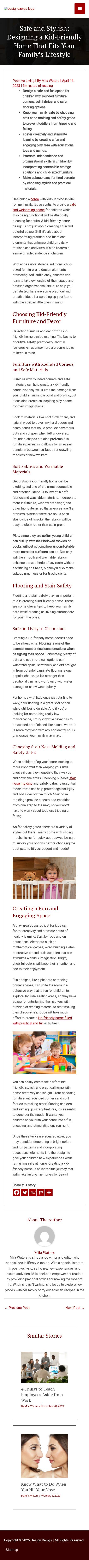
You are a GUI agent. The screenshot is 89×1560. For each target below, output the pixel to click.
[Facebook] (16, 1192)
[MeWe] (32, 1192)
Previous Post (17, 1308)
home (35, 199)
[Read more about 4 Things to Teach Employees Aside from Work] (44, 1367)
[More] (49, 1192)
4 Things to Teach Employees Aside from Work (42, 1394)
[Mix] (40, 1192)
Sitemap (12, 1550)
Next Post (74, 1308)
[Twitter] (24, 1192)
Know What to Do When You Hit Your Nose (43, 1486)
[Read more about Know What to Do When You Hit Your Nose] (44, 1456)
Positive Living (23, 81)
